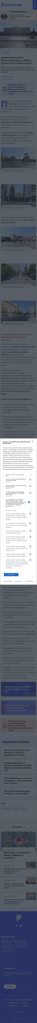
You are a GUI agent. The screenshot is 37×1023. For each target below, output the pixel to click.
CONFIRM (11, 574)
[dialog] (18, 511)
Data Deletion (8, 581)
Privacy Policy (29, 581)
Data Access (18, 581)
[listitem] (18, 475)
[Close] (33, 442)
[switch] (29, 480)
